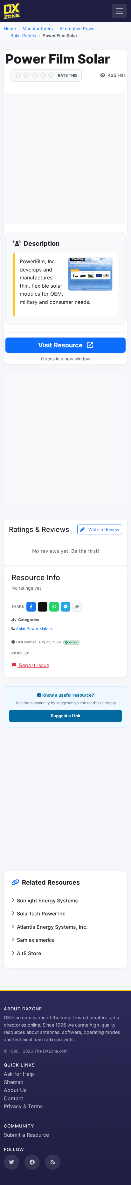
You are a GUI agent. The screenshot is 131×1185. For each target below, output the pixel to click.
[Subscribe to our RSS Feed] (52, 1162)
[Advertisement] (65, 158)
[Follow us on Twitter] (11, 1162)
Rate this (68, 75)
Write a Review (103, 529)
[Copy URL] (77, 607)
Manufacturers (38, 28)
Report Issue (33, 665)
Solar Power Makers (34, 628)
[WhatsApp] (54, 607)
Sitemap (14, 1082)
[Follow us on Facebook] (32, 1162)
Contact (13, 1098)
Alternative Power (77, 28)
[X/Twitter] (42, 607)
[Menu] (119, 11)
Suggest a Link (65, 715)
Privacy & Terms (23, 1106)
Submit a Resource (26, 1135)
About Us (15, 1090)
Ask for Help (19, 1074)
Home (10, 28)
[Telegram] (65, 607)
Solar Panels (23, 35)
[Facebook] (31, 607)
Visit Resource (61, 345)
